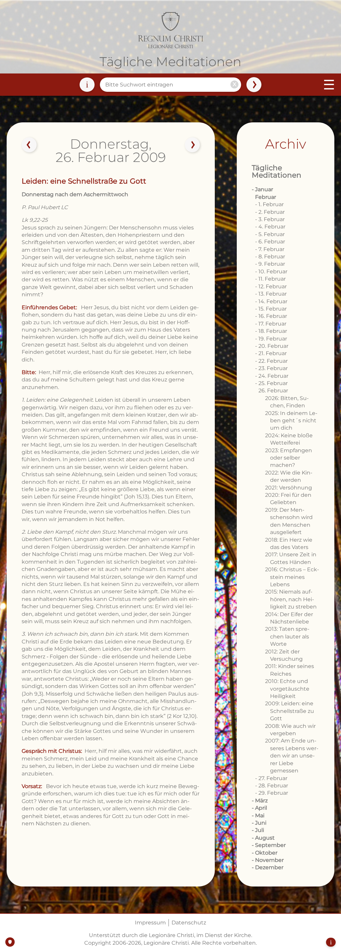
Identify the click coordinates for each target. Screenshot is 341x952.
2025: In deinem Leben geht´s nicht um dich (291, 420)
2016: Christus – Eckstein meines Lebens (292, 577)
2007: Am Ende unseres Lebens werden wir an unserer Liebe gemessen (291, 756)
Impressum (150, 922)
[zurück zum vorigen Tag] (29, 145)
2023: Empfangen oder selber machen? (288, 458)
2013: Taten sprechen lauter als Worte (287, 636)
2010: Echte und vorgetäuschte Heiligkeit (287, 688)
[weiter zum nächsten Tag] (192, 145)
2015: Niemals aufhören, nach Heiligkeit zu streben (291, 599)
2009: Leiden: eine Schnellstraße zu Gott (289, 711)
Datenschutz (188, 922)
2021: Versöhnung (288, 487)
